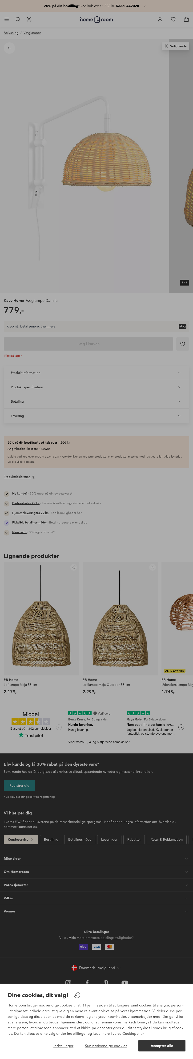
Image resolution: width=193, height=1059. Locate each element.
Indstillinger (63, 1045)
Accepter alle (162, 1045)
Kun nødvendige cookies (106, 1045)
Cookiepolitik (133, 1033)
